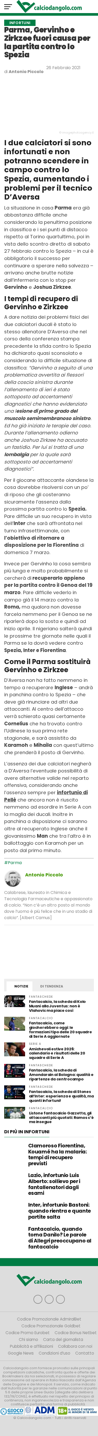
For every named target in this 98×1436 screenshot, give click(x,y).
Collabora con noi (75, 1346)
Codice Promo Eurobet (27, 1332)
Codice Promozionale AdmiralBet (49, 1319)
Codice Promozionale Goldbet (50, 1326)
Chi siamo (28, 1339)
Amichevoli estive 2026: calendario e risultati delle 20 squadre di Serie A (57, 1053)
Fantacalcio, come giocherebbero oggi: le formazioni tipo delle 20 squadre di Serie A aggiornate (60, 1029)
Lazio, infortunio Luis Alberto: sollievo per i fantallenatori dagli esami (54, 1184)
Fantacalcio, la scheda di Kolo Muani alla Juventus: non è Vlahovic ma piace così (57, 1006)
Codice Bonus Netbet (76, 1332)
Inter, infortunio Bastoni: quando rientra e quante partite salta (59, 1210)
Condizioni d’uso (54, 1353)
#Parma (13, 863)
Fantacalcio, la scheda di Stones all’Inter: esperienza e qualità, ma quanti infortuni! (61, 1096)
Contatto (84, 1353)
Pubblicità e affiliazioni (31, 1346)
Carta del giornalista (63, 1339)
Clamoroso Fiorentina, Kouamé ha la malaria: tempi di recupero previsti (57, 1154)
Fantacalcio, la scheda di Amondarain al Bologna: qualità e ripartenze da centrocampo (61, 1075)
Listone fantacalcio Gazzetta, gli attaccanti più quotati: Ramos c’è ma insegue (61, 1118)
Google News (21, 1353)
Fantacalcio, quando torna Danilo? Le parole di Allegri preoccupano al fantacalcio (59, 1237)
